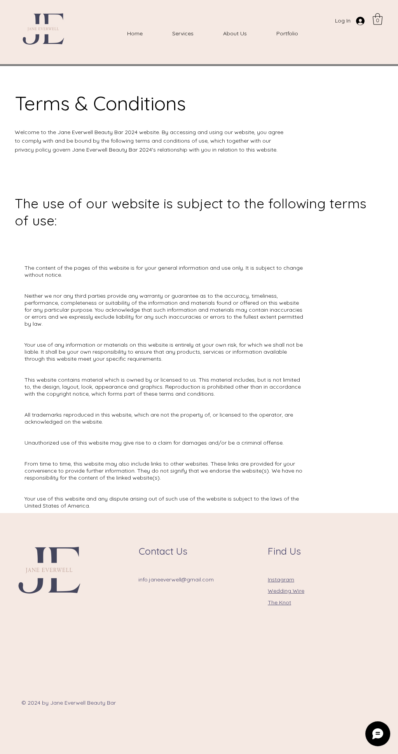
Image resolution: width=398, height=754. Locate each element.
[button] (377, 19)
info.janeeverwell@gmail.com (176, 579)
